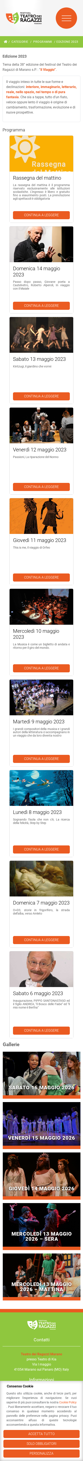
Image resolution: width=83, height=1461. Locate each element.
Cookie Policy (68, 1402)
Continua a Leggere (41, 215)
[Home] (5, 42)
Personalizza (41, 1453)
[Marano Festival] (24, 18)
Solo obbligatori (41, 1444)
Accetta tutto (41, 1434)
